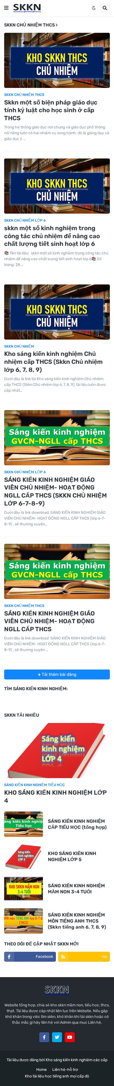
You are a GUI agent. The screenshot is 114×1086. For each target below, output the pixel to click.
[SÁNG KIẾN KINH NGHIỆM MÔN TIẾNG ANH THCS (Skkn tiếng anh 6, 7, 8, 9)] (23, 921)
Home (41, 1069)
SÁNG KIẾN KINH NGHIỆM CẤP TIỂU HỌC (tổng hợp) (77, 824)
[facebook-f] (44, 1037)
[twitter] (57, 1037)
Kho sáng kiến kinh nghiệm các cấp (76, 1060)
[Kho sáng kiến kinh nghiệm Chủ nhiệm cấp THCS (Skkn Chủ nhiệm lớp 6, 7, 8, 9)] (57, 312)
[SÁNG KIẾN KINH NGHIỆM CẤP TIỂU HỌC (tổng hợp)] (23, 824)
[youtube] (70, 1037)
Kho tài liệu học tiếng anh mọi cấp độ (57, 1076)
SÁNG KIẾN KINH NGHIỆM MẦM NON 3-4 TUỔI (76, 888)
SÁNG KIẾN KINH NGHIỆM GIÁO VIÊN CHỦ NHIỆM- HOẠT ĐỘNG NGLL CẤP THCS (49, 621)
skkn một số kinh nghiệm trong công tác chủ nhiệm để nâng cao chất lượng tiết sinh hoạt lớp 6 (52, 236)
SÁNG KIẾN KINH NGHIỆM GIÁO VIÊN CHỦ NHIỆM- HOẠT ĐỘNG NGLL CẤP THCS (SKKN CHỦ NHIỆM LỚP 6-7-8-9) (55, 491)
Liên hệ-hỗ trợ (65, 1069)
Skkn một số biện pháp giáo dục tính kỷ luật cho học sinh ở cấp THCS (50, 110)
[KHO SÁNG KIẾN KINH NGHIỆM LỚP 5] (23, 856)
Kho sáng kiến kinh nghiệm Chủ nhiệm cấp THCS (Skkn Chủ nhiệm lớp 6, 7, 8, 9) (53, 361)
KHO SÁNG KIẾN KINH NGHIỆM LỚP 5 (72, 856)
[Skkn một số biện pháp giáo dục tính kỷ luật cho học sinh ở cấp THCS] (57, 60)
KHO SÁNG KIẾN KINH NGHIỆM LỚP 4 (55, 796)
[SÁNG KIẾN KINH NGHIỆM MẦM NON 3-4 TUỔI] (23, 888)
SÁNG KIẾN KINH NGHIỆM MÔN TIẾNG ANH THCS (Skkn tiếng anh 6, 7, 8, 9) (77, 921)
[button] (6, 8)
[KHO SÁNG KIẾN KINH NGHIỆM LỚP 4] (57, 750)
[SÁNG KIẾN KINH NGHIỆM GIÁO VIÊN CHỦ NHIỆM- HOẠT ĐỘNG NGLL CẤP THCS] (57, 571)
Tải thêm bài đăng (58, 674)
